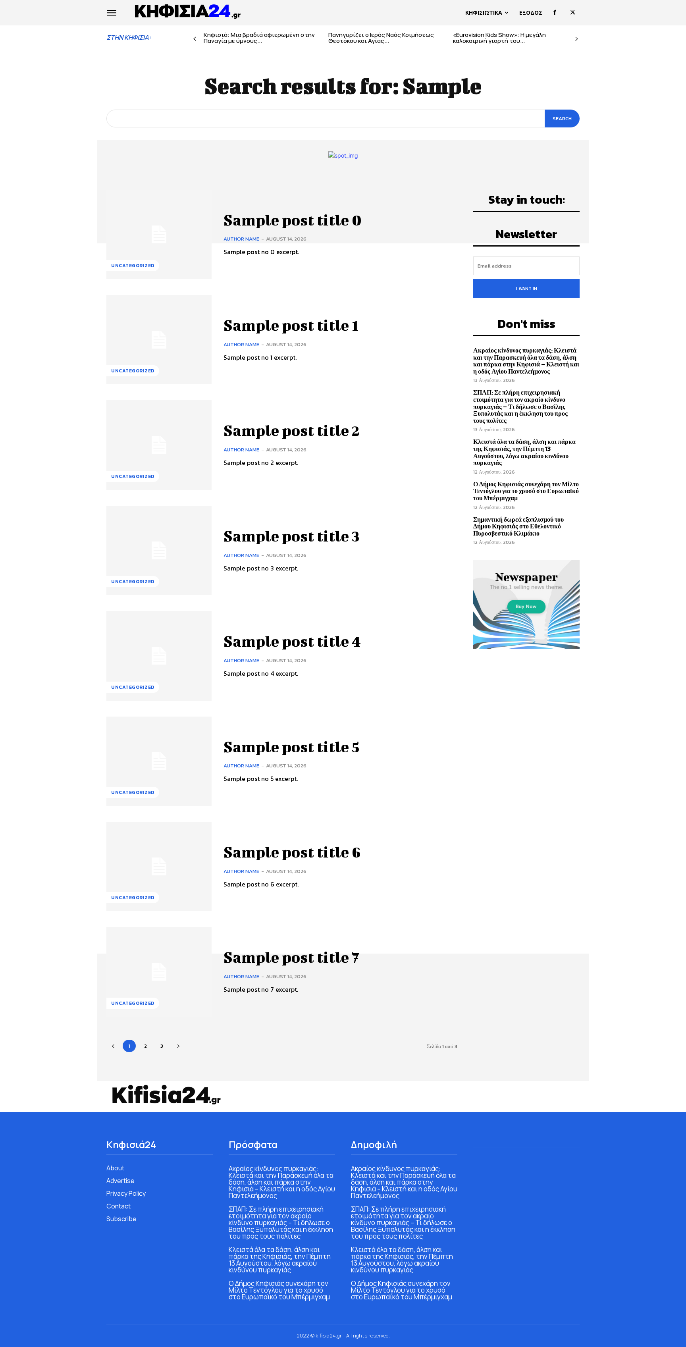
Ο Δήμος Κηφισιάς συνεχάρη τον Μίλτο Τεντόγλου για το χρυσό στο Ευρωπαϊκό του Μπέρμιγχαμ (526, 491)
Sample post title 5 (291, 746)
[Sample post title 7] (159, 971)
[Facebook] (555, 12)
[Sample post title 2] (159, 444)
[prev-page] (195, 39)
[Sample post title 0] (159, 234)
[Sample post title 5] (159, 761)
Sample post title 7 (291, 957)
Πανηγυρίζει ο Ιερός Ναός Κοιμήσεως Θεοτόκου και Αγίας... (381, 38)
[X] (573, 12)
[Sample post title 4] (159, 655)
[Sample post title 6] (159, 866)
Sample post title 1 (291, 325)
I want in (526, 288)
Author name (241, 239)
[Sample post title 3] (159, 550)
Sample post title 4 (292, 641)
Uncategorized (132, 265)
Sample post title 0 (293, 220)
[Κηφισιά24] (165, 1094)
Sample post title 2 (292, 430)
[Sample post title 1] (159, 339)
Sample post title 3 (292, 536)
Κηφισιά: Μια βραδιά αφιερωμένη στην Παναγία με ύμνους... (259, 38)
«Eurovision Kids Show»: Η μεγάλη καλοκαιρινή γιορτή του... (499, 38)
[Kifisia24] (188, 10)
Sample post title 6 (292, 852)
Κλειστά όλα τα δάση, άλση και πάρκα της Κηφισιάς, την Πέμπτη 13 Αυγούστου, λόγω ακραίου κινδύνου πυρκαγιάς (524, 452)
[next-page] (577, 39)
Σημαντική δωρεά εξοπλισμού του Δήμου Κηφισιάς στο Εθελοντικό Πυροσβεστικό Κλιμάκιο (518, 526)
